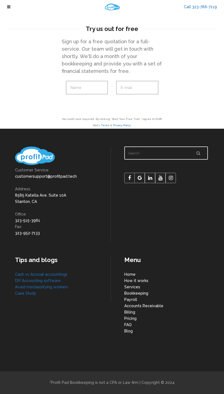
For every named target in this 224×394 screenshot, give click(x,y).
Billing (129, 312)
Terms (105, 125)
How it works (136, 280)
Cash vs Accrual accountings (41, 274)
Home (129, 274)
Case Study (25, 293)
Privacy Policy (121, 125)
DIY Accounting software (38, 280)
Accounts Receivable (143, 306)
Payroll (130, 299)
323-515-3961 (27, 220)
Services (132, 287)
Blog (128, 331)
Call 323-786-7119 (200, 7)
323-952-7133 (27, 233)
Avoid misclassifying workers (41, 287)
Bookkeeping (136, 293)
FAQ (128, 325)
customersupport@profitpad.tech (46, 176)
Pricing (130, 318)
